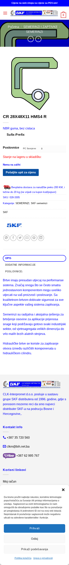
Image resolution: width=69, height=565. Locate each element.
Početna (13, 27)
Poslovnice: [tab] (14, 271)
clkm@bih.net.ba (18, 446)
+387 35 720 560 (18, 437)
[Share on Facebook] (13, 238)
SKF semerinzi (39, 203)
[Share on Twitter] (20, 238)
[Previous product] (38, 39)
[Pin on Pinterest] (34, 238)
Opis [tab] (8, 258)
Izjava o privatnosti (43, 558)
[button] (63, 490)
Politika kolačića (23, 558)
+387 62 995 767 (27, 455)
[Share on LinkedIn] (41, 238)
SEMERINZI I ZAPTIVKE (40, 27)
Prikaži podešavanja (34, 549)
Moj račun (9, 481)
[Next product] (31, 39)
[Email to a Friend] (27, 238)
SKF (5, 212)
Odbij (34, 538)
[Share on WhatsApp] (6, 238)
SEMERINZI (34, 31)
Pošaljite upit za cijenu (21, 172)
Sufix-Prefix (16, 134)
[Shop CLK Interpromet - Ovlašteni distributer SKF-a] (34, 13)
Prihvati (35, 528)
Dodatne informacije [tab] (20, 264)
